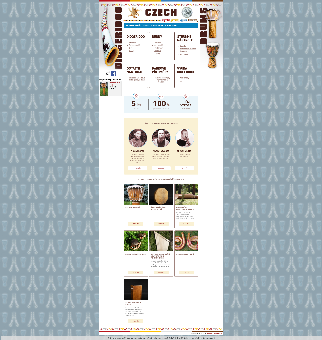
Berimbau (184, 54)
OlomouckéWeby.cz (214, 333)
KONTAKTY (172, 25)
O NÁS (138, 25)
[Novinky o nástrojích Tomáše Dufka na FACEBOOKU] (108, 75)
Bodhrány (158, 48)
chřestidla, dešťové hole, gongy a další (137, 79)
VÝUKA (154, 25)
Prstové (157, 51)
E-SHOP (146, 25)
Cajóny (157, 53)
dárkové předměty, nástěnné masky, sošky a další (162, 80)
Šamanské (158, 45)
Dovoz (131, 48)
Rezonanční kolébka (188, 49)
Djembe (157, 42)
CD (181, 81)
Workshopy (184, 78)
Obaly (131, 51)
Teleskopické (134, 45)
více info (138, 168)
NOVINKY (130, 25)
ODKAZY (162, 25)
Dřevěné (132, 42)
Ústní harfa (184, 52)
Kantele (183, 46)
